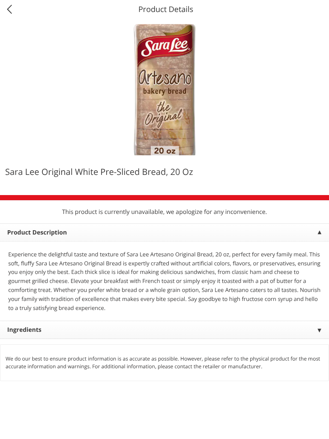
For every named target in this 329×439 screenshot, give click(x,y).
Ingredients (24, 330)
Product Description (37, 233)
